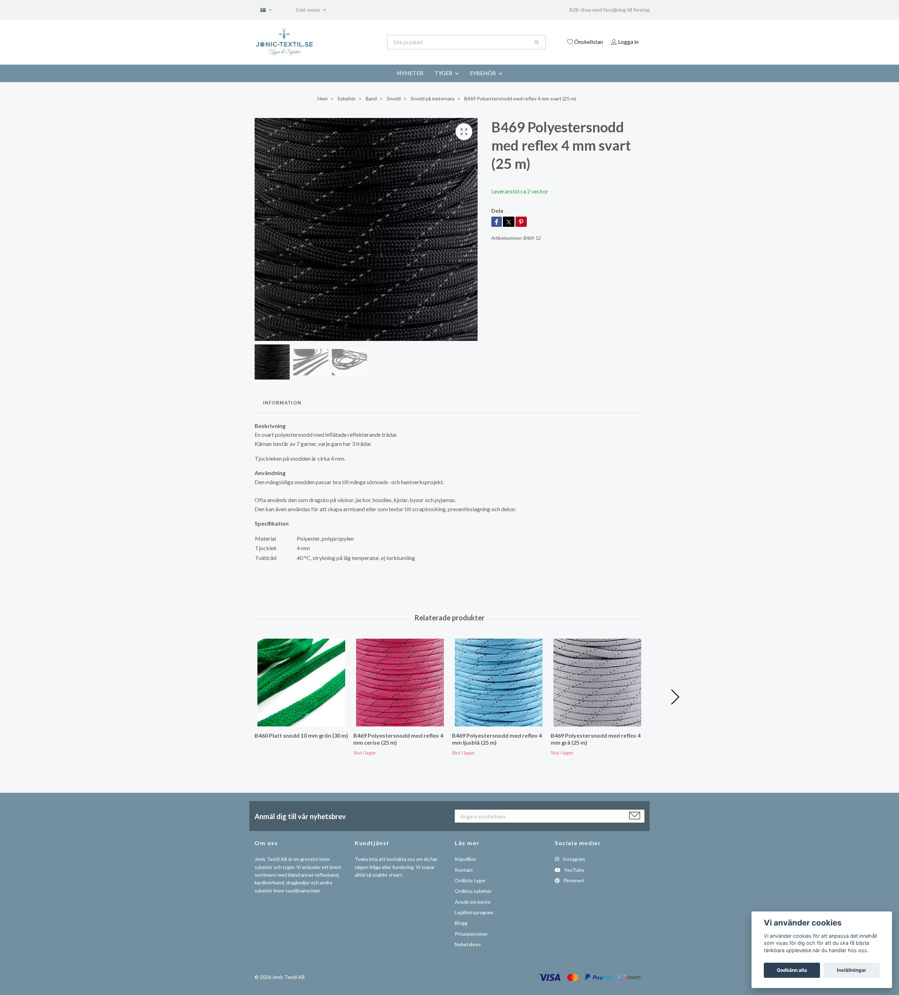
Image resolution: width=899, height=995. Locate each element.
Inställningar (851, 970)
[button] (675, 697)
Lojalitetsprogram (474, 912)
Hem (322, 98)
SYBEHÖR (483, 73)
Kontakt (464, 870)
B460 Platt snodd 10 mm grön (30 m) (301, 735)
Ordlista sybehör (473, 891)
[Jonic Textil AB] (352, 42)
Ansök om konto (473, 902)
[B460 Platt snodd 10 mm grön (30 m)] (301, 682)
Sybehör (346, 98)
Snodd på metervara (432, 98)
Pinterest (573, 880)
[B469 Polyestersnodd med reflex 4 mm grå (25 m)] (597, 682)
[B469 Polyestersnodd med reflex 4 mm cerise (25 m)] (400, 682)
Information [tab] (282, 403)
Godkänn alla (792, 970)
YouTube (573, 870)
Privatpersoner (471, 934)
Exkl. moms (308, 10)
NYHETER (410, 73)
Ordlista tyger (470, 880)
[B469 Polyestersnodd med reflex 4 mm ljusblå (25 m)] (498, 682)
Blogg (461, 923)
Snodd (394, 98)
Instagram (573, 859)
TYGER (443, 73)
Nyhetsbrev (468, 944)
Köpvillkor (466, 859)
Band (371, 98)
